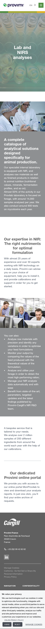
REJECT (17, 624)
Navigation (10, 586)
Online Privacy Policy (14, 620)
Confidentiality (31, 586)
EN (31, 5)
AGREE (7, 624)
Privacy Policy (10, 577)
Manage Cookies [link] (11, 568)
